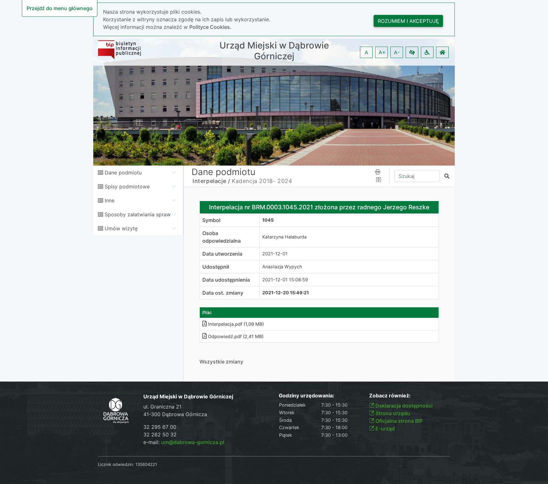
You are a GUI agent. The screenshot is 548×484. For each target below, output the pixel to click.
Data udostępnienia (226, 280)
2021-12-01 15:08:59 (285, 279)
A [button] (366, 52)
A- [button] (397, 52)
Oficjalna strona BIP (398, 421)
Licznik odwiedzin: (116, 464)
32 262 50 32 (160, 434)
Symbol (211, 220)
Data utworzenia (222, 254)
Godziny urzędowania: (306, 396)
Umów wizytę (121, 228)
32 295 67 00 (159, 427)
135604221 (146, 464)
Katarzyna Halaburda (284, 236)
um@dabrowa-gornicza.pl (192, 442)
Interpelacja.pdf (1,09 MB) (236, 324)
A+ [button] (382, 52)
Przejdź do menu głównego (60, 8)
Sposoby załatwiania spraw (138, 214)
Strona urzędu (392, 413)
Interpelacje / (211, 181)
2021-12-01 (275, 253)
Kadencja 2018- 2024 (262, 181)
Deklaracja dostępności (403, 405)
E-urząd (384, 428)
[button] (412, 52)
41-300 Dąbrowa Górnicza (175, 414)
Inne (109, 200)
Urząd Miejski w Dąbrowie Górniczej (274, 51)
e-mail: (183, 442)
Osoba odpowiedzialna (221, 237)
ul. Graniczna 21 (162, 406)
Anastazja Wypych (282, 266)
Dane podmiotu (123, 172)
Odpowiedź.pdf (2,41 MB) (236, 336)
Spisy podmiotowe (127, 186)
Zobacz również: (390, 396)
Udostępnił (215, 267)
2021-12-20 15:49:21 (285, 292)
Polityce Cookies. (210, 27)
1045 (268, 220)
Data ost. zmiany (222, 293)
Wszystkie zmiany (221, 361)
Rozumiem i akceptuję (408, 21)
